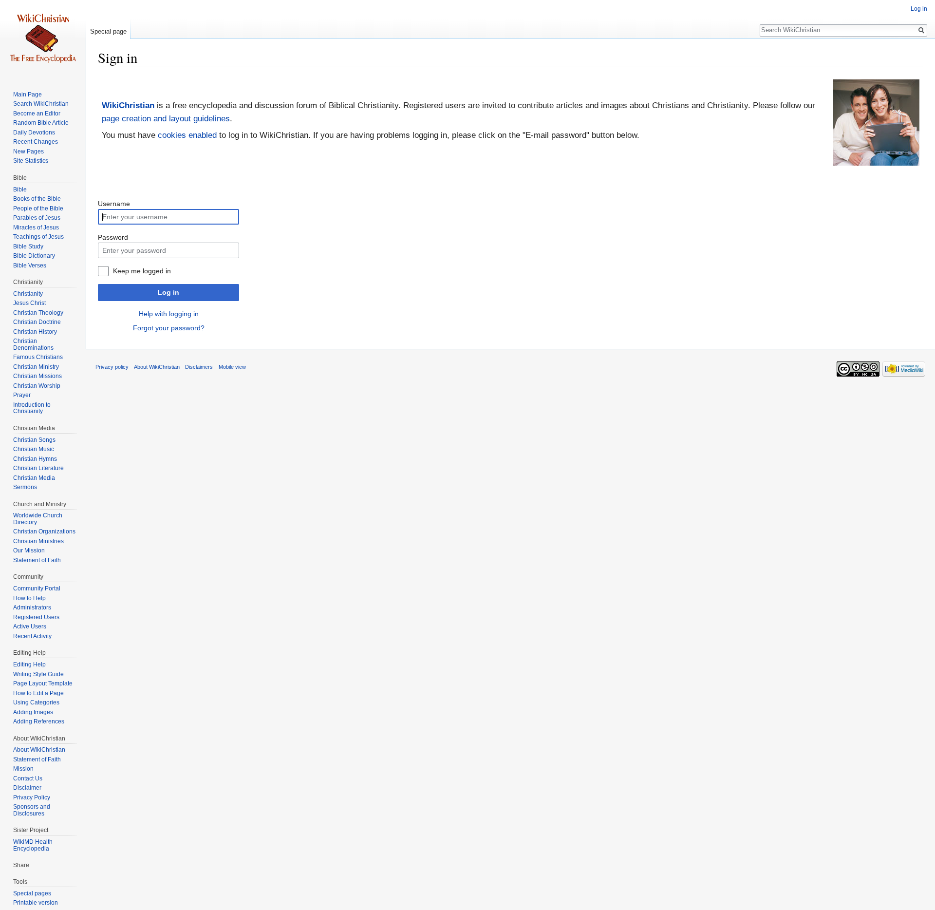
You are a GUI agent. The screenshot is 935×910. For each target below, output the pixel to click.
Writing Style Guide (38, 674)
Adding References (38, 721)
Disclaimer (27, 787)
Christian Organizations (44, 531)
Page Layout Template (43, 683)
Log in (168, 292)
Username (114, 204)
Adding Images (33, 712)
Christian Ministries (38, 541)
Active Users (29, 626)
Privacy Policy (31, 797)
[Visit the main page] (43, 39)
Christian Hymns (35, 458)
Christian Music (33, 449)
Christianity (28, 293)
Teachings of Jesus (38, 236)
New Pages (28, 151)
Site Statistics (30, 160)
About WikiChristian (39, 749)
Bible (20, 189)
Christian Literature (38, 468)
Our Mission (29, 550)
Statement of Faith (37, 560)
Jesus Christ (29, 303)
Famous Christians (38, 357)
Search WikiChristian (41, 103)
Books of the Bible (37, 198)
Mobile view (232, 367)
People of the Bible (38, 208)
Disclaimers (199, 367)
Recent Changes (35, 141)
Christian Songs (34, 439)
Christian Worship (36, 385)
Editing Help (29, 664)
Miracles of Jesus (36, 227)
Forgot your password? (169, 328)
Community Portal (36, 588)
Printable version (35, 902)
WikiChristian (128, 105)
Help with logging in (169, 314)
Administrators (32, 607)
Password (113, 237)
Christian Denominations (33, 344)
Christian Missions (37, 376)
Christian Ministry (36, 366)
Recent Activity (32, 636)
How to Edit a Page (38, 693)
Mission (23, 768)
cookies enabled (187, 135)
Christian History (35, 331)
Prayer (22, 395)
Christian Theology (38, 312)
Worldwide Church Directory (37, 519)
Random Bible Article (41, 122)
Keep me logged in (142, 271)
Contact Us (27, 778)
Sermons (25, 487)
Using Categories (36, 702)
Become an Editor (36, 113)
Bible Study (28, 246)
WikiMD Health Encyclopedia (33, 845)
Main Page (27, 94)
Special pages (32, 893)
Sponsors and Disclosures (31, 810)
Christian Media (34, 477)
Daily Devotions (34, 132)
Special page (108, 31)
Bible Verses (29, 265)
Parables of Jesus (36, 217)
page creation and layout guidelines (166, 118)
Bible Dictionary (34, 255)
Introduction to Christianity (32, 408)
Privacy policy (112, 367)
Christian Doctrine (37, 322)
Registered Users (36, 617)
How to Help (29, 598)
